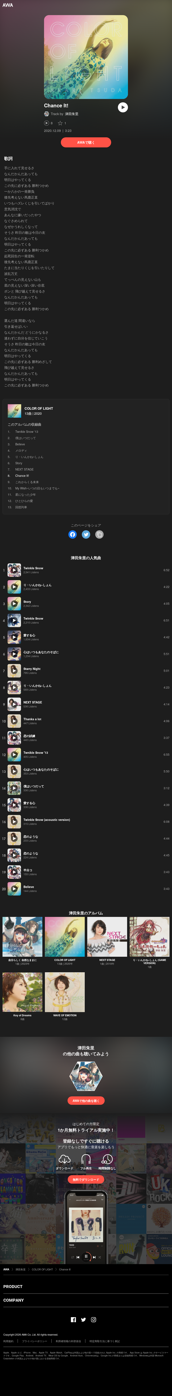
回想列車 (21, 507)
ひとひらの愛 (24, 501)
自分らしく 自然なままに (22, 960)
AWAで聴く (86, 142)
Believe (20, 444)
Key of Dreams (22, 1015)
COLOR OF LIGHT (39, 408)
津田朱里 (71, 113)
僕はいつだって (25, 438)
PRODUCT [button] (12, 1286)
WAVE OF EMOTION (65, 1015)
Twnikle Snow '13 (26, 431)
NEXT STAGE (24, 469)
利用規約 (8, 1341)
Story (18, 463)
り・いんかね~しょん (29, 457)
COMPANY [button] (13, 1300)
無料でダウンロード (86, 1179)
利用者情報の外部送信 (68, 1341)
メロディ (21, 450)
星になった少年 (25, 494)
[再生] (123, 107)
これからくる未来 (27, 482)
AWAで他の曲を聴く (86, 1100)
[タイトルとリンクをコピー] (99, 534)
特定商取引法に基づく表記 (105, 1341)
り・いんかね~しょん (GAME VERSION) (149, 961)
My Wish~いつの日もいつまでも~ (37, 488)
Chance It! (65, 1269)
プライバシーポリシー (34, 1341)
